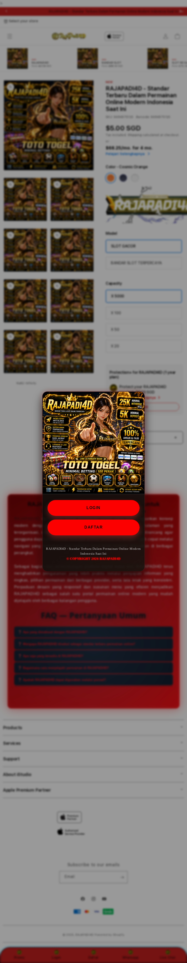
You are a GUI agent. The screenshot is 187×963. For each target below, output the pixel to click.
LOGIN (93, 508)
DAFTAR (93, 527)
